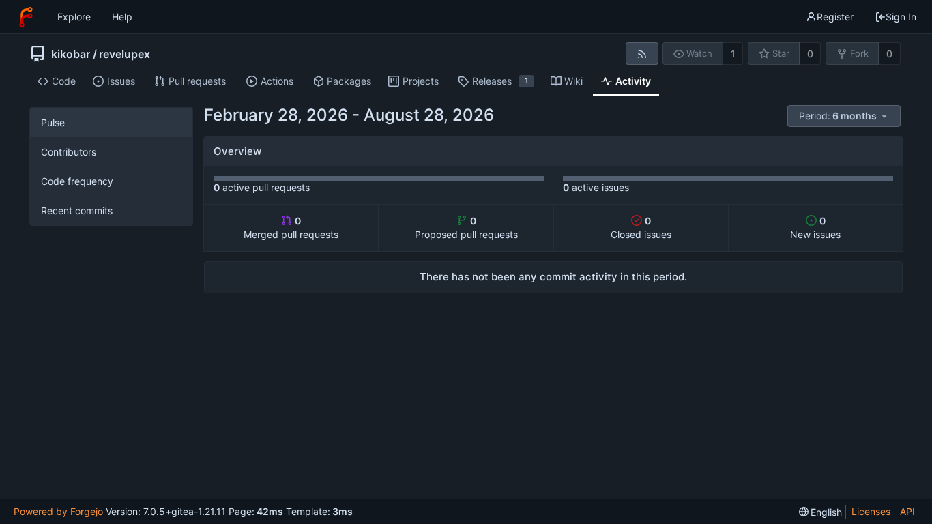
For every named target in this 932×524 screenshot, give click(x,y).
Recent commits (77, 210)
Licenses (870, 511)
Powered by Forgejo (58, 511)
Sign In (901, 17)
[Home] (26, 17)
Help (122, 17)
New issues (815, 227)
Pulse (53, 122)
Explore (74, 17)
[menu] (845, 116)
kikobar (70, 54)
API (907, 511)
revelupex (124, 54)
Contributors (68, 152)
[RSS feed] (642, 53)
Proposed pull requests (466, 227)
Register (835, 17)
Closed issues (641, 227)
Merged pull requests (291, 227)
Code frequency (77, 181)
